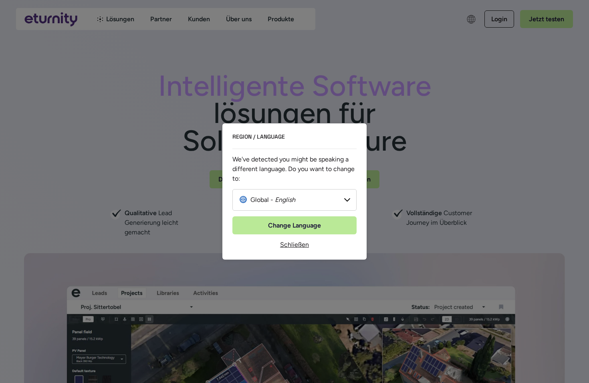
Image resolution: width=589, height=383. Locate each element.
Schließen (294, 244)
